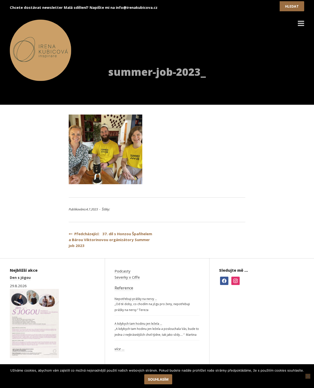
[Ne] (307, 376)
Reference (124, 288)
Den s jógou (20, 277)
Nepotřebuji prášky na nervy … (136, 299)
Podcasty (123, 271)
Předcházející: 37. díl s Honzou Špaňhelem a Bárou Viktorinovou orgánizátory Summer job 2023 (110, 239)
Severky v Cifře (127, 277)
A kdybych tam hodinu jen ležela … (138, 324)
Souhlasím (158, 379)
